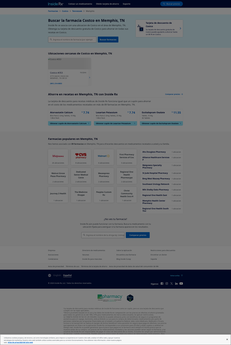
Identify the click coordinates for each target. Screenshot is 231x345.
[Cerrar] (227, 339)
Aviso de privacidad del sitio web (20, 342)
